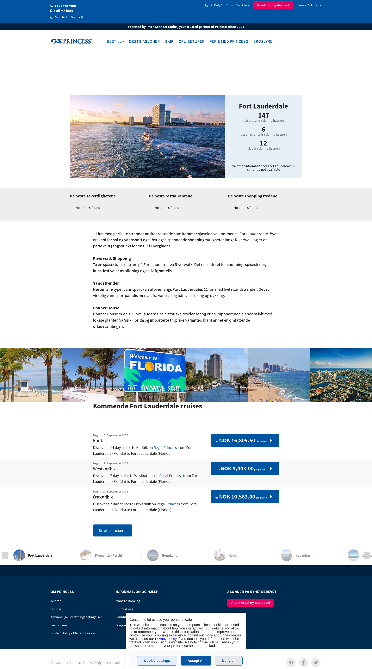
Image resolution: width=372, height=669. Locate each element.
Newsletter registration (272, 5)
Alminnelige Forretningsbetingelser (76, 617)
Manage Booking (128, 601)
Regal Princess (165, 447)
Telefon (55, 601)
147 (263, 115)
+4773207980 (65, 6)
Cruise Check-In (237, 5)
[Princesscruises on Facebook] (303, 662)
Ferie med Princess (229, 41)
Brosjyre (262, 41)
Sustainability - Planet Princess (73, 633)
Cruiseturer (192, 41)
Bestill (114, 41)
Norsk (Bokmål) (308, 5)
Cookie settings (157, 661)
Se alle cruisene (113, 530)
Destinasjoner (144, 41)
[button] (291, 662)
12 (263, 143)
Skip (169, 41)
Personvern (58, 625)
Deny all (228, 661)
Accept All (196, 661)
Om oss (55, 609)
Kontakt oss (124, 609)
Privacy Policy (166, 639)
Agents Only (212, 5)
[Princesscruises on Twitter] (315, 662)
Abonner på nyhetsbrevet (250, 602)
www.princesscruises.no (74, 41)
